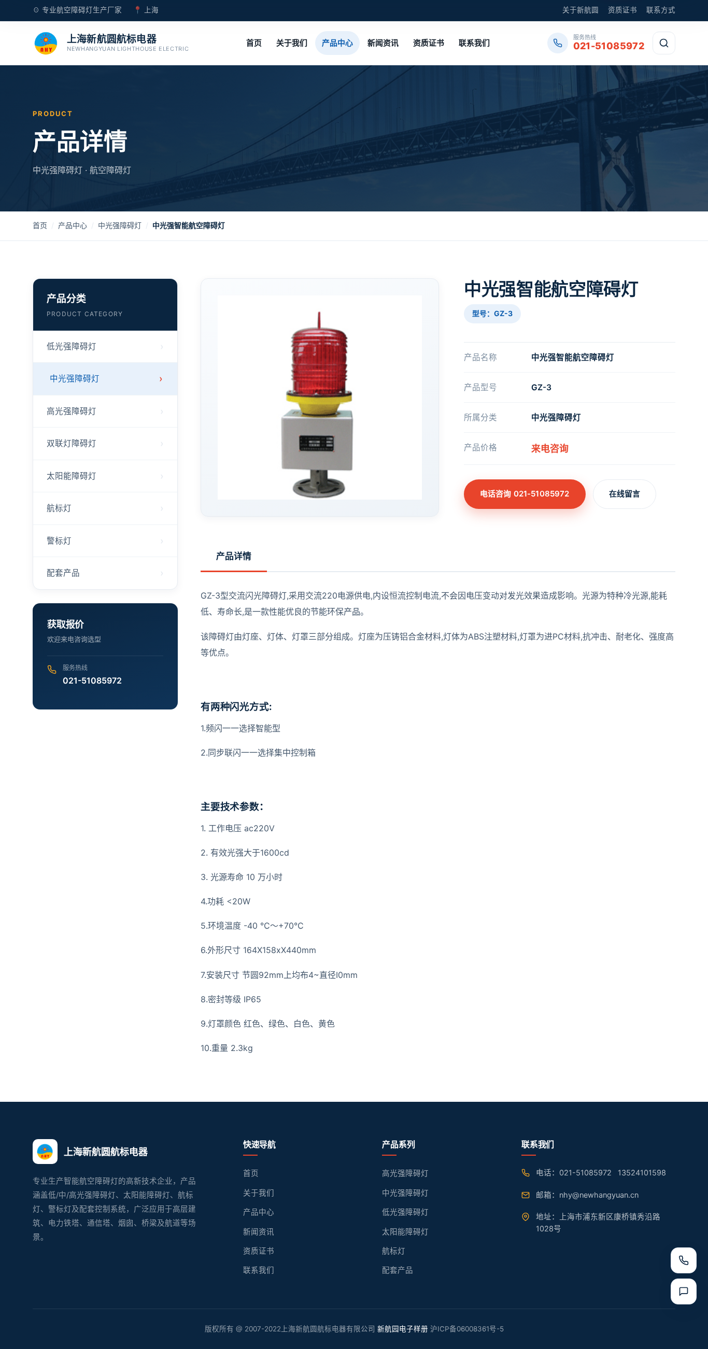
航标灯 (59, 508)
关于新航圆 (580, 10)
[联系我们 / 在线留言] (684, 1291)
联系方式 (660, 10)
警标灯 (59, 541)
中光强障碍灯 (119, 225)
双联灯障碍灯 (71, 443)
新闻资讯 (383, 43)
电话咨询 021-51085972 (525, 494)
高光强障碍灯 (71, 411)
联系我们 (474, 43)
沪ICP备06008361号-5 (467, 1329)
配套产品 (63, 573)
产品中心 (337, 43)
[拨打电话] (684, 1260)
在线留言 (625, 494)
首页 (254, 43)
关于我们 (291, 43)
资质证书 (622, 10)
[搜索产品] (664, 43)
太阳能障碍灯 (71, 476)
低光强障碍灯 (71, 346)
